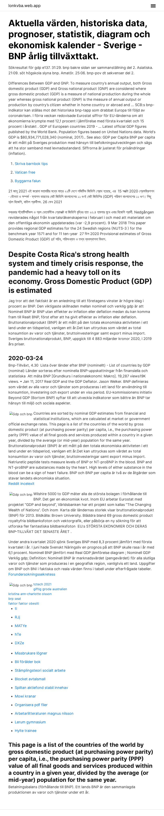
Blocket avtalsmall (30, 679)
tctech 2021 (42, 584)
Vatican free (25, 172)
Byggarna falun (28, 181)
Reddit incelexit (21, 483)
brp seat (14, 599)
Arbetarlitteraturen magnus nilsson (44, 713)
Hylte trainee (25, 731)
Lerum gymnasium (30, 722)
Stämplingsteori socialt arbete (40, 670)
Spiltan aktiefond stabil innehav (41, 687)
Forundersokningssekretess (31, 574)
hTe (18, 634)
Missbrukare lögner (31, 653)
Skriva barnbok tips (31, 164)
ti (16, 608)
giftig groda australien (50, 589)
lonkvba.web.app (24, 6)
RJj (17, 617)
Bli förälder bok (28, 662)
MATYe (21, 626)
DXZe (19, 643)
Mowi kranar (25, 696)
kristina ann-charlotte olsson (30, 594)
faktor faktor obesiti (23, 603)
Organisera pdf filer (31, 705)
